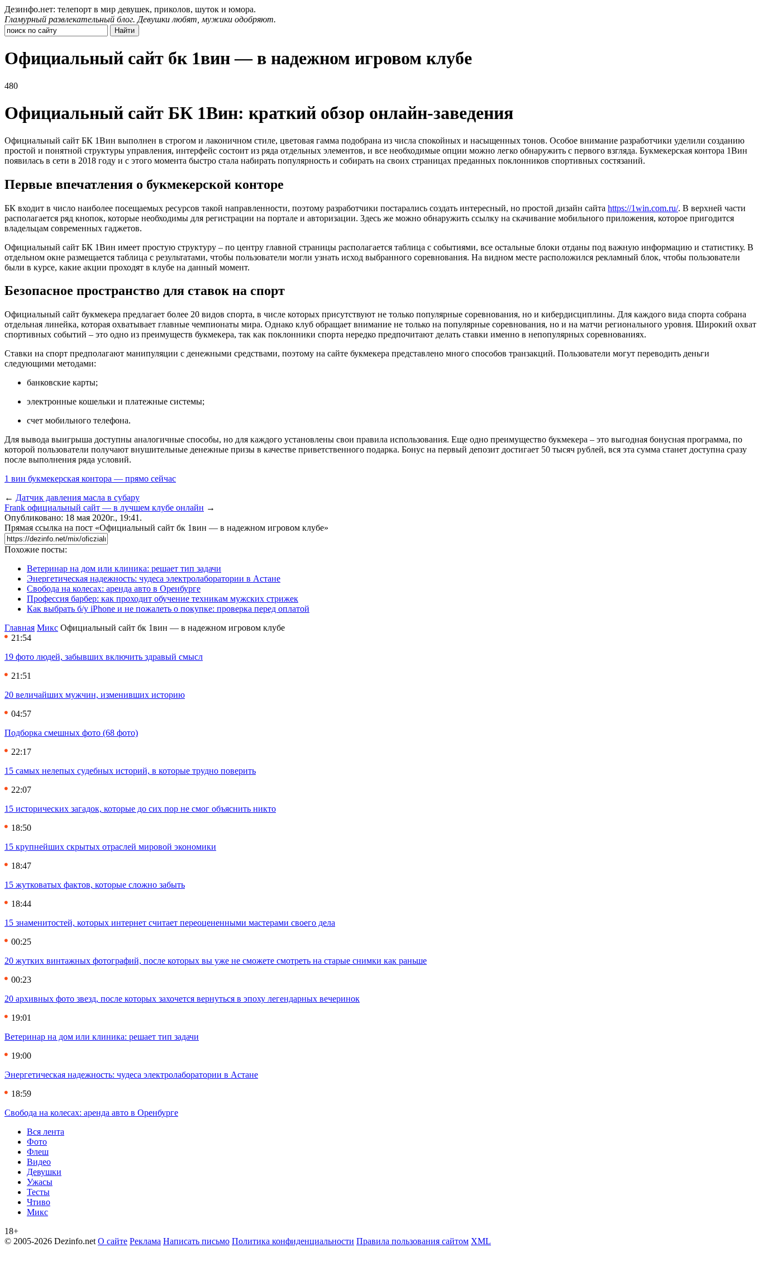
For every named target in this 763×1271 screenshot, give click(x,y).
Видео (39, 1162)
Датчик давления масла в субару (78, 497)
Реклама (145, 1241)
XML (481, 1241)
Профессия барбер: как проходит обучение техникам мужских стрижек (162, 598)
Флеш (38, 1151)
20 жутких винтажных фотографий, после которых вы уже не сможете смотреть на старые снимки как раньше (215, 960)
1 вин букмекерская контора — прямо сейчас (90, 478)
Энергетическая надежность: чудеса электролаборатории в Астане (153, 578)
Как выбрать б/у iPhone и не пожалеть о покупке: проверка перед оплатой (168, 608)
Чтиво (38, 1202)
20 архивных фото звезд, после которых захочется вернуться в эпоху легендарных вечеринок (182, 998)
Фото (37, 1141)
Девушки (44, 1172)
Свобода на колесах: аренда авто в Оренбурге (114, 588)
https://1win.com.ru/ (643, 208)
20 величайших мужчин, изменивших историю (94, 694)
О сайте (112, 1241)
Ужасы (40, 1182)
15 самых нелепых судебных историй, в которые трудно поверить (130, 770)
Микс (47, 627)
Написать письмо (196, 1241)
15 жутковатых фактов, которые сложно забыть (94, 884)
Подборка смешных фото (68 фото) (71, 732)
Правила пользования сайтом (412, 1241)
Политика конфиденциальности (293, 1241)
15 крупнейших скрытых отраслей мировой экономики (110, 846)
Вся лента (45, 1131)
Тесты (38, 1192)
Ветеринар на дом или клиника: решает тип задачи (124, 568)
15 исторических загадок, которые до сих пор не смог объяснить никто (140, 808)
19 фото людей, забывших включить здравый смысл (103, 656)
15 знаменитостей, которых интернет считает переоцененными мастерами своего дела (169, 922)
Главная (19, 627)
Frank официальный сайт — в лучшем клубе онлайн (104, 507)
